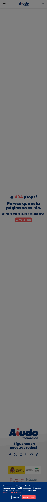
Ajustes (16, 497)
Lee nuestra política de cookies (21, 491)
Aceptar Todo (28, 497)
